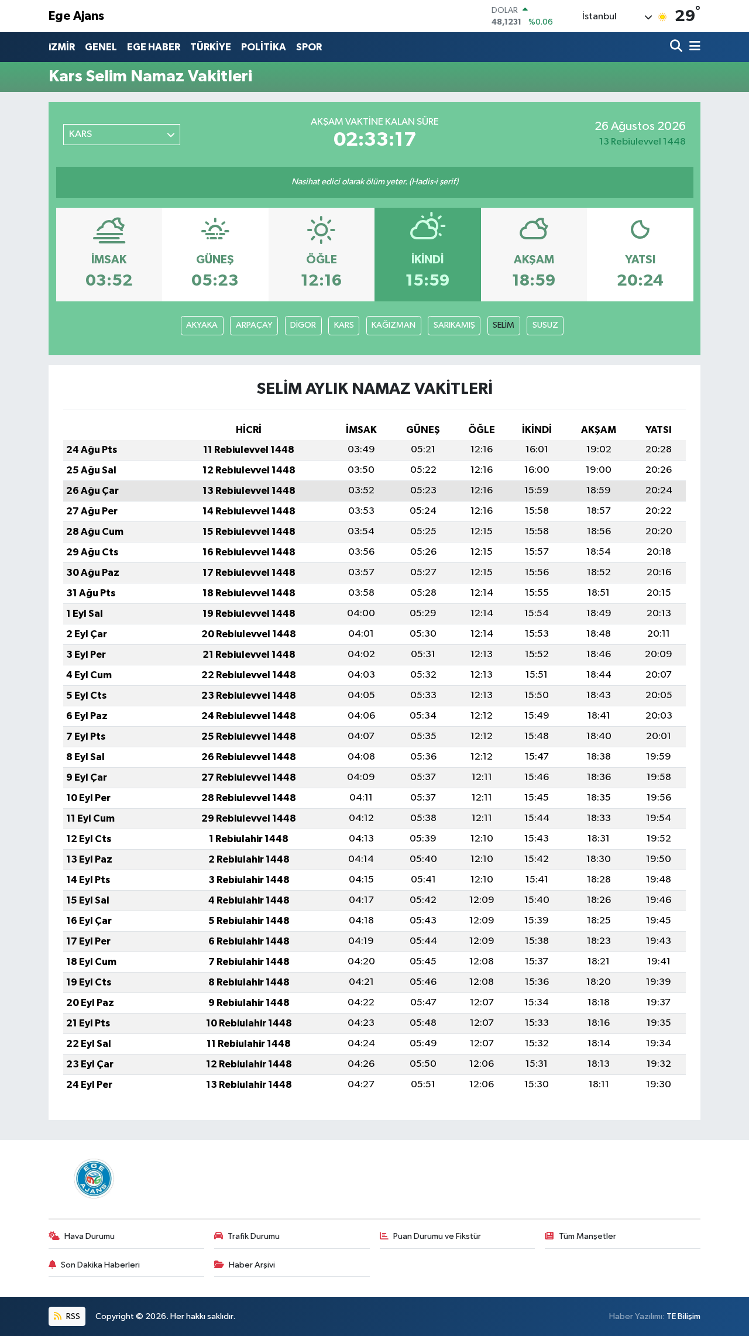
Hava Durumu (89, 1236)
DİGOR (303, 325)
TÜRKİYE (210, 47)
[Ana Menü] (693, 47)
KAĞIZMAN (393, 325)
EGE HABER (153, 47)
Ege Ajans (76, 16)
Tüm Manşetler (587, 1236)
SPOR (309, 47)
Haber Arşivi (252, 1265)
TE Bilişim (683, 1316)
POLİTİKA (263, 47)
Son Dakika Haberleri (100, 1265)
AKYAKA (202, 325)
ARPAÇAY (254, 325)
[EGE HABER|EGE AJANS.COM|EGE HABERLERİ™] (92, 1178)
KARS (344, 325)
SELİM (503, 325)
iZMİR (62, 47)
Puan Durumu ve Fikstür (437, 1236)
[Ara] (677, 47)
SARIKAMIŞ (454, 325)
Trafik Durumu (254, 1236)
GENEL (101, 47)
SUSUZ (545, 325)
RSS (72, 1316)
